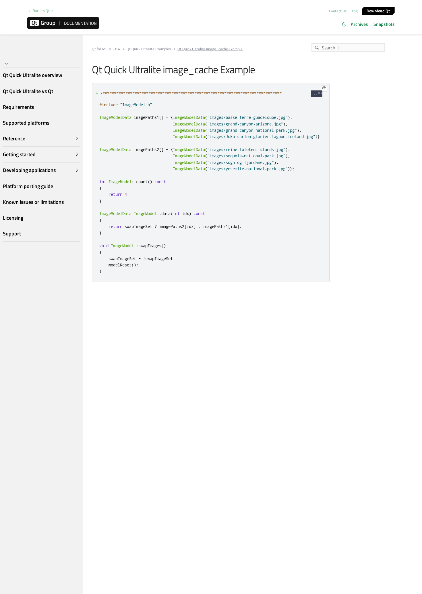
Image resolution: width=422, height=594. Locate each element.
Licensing (13, 218)
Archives (359, 24)
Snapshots (384, 24)
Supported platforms (26, 123)
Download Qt (378, 10)
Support (12, 234)
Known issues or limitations (33, 202)
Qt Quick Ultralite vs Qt (28, 91)
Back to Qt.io (43, 11)
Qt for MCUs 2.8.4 (106, 49)
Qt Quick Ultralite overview (32, 75)
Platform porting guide (28, 186)
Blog (354, 11)
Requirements (18, 107)
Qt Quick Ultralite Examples (149, 49)
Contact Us (337, 11)
